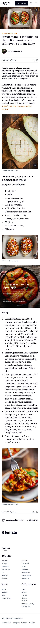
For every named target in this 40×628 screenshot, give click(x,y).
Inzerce (24, 595)
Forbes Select (6, 598)
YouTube (32, 623)
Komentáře (25, 563)
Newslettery (26, 572)
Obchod (4, 592)
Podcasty (25, 569)
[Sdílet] (34, 60)
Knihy (3, 595)
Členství (24, 592)
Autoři (4, 589)
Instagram (16, 623)
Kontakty (25, 601)
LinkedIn (24, 623)
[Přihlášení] (31, 3)
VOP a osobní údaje (28, 604)
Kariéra (24, 598)
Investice (5, 561)
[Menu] (36, 3)
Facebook (5, 623)
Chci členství (21, 3)
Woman (24, 566)
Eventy (24, 589)
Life (3, 572)
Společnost (5, 566)
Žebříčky (4, 578)
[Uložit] (37, 60)
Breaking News (27, 575)
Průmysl (4, 563)
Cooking (4, 575)
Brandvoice (25, 578)
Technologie (6, 569)
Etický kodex (26, 607)
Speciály (24, 561)
